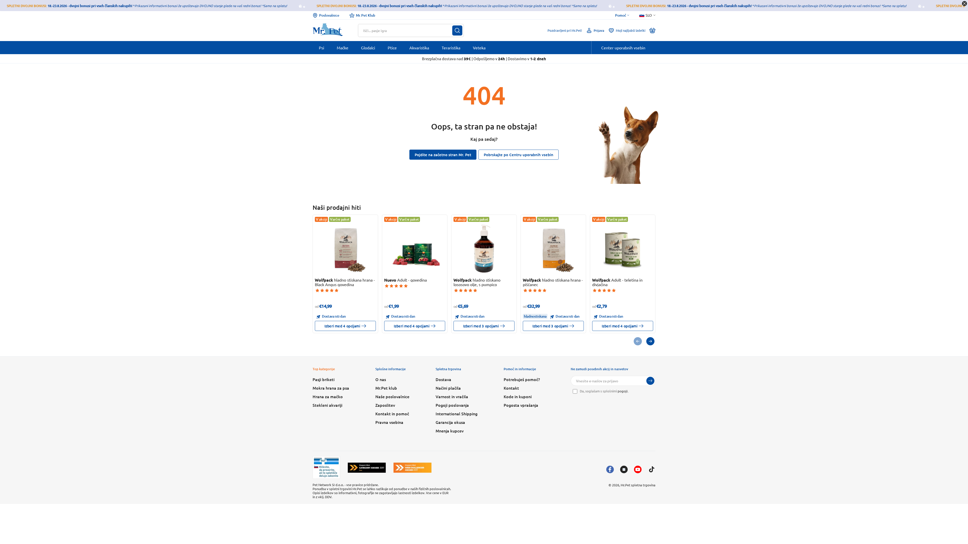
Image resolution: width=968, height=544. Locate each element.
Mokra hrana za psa (331, 388)
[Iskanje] (457, 30)
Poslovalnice (329, 15)
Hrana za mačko (328, 396)
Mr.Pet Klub (365, 15)
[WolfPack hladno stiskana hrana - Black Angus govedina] (345, 248)
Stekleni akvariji (327, 405)
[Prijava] (650, 381)
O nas (380, 379)
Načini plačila (448, 388)
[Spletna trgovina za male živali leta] (367, 467)
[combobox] (407, 30)
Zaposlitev (385, 405)
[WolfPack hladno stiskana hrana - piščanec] (553, 248)
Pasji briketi (324, 379)
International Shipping (456, 413)
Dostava (443, 379)
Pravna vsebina (389, 422)
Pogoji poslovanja (452, 405)
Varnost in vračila (452, 396)
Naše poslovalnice (392, 396)
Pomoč (620, 15)
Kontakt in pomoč (392, 413)
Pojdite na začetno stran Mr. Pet (443, 154)
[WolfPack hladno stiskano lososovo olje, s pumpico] (484, 248)
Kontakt (511, 388)
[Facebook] (610, 469)
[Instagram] (624, 469)
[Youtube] (638, 469)
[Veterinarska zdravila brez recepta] (326, 467)
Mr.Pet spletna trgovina (638, 485)
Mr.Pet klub (386, 388)
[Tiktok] (651, 469)
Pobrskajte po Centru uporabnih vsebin (518, 154)
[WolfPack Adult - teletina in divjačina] (623, 248)
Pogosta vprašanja (521, 405)
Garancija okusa (450, 422)
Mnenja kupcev (450, 430)
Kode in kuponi (518, 396)
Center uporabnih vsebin (623, 47)
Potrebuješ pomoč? (522, 379)
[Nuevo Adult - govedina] (415, 248)
